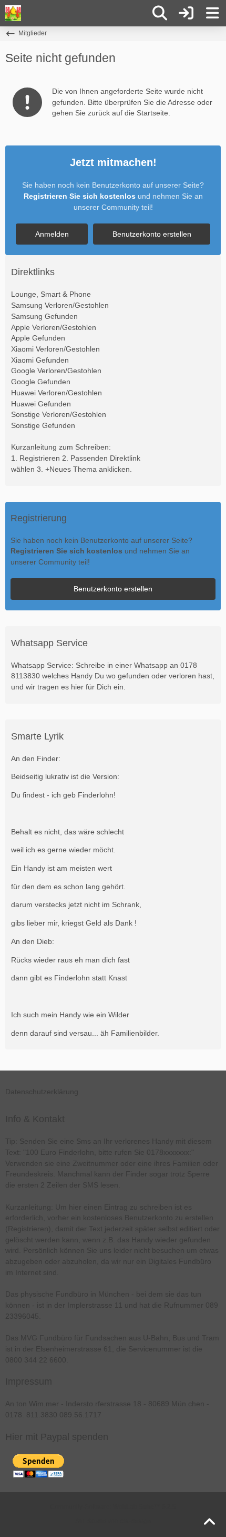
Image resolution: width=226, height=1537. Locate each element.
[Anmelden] (186, 13)
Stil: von (113, 1521)
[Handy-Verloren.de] (13, 13)
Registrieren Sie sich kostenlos (80, 196)
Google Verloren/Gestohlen (56, 370)
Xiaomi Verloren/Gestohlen (55, 349)
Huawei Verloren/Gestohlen (56, 392)
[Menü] (212, 13)
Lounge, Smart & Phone (51, 294)
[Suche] (159, 13)
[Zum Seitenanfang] (209, 1522)
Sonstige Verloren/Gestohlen (58, 414)
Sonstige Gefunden (43, 425)
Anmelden (52, 234)
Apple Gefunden (38, 338)
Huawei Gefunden (41, 404)
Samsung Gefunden (44, 316)
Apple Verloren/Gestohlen (53, 327)
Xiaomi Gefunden (40, 360)
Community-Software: (113, 1507)
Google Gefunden (40, 381)
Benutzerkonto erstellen (151, 234)
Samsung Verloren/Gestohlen (60, 305)
